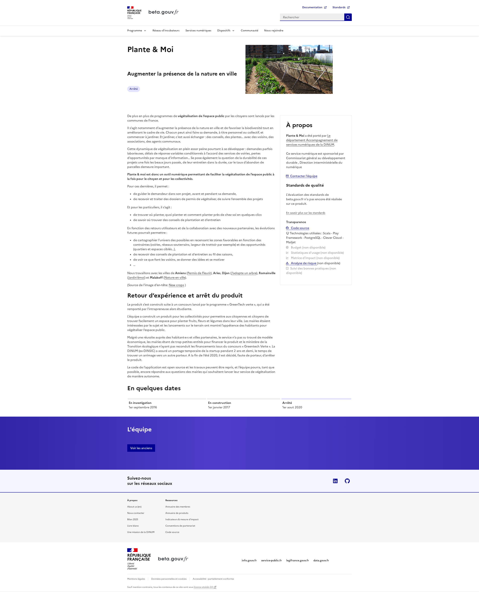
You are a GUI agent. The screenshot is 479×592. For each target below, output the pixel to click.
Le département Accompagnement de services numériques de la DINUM (312, 140)
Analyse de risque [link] (303, 263)
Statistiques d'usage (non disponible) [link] (317, 252)
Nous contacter (135, 513)
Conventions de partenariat (180, 525)
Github (347, 480)
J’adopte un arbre (243, 273)
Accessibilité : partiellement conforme (213, 579)
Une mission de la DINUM (141, 532)
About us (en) (134, 506)
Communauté (249, 31)
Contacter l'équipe (303, 176)
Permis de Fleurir (199, 273)
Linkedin (335, 480)
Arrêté (133, 89)
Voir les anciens (141, 448)
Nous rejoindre (273, 31)
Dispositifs (223, 31)
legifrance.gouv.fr (297, 560)
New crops (176, 285)
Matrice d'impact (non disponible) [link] (315, 258)
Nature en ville (174, 277)
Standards (338, 7)
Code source (299, 228)
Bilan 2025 (132, 519)
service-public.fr (271, 560)
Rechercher (348, 17)
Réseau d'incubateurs (165, 31)
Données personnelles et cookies (169, 579)
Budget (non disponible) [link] (307, 247)
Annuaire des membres (177, 506)
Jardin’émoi (136, 277)
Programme (134, 31)
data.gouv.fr (321, 560)
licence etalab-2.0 (203, 587)
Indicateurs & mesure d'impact (182, 519)
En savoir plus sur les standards (305, 213)
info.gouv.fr (249, 560)
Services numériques (198, 31)
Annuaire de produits (176, 513)
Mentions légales (136, 579)
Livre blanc (133, 525)
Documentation (312, 7)
